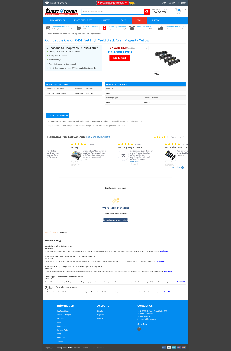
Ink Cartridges (63, 311)
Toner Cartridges (64, 315)
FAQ (59, 322)
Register (100, 315)
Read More (110, 161)
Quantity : (131, 48)
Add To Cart (119, 57)
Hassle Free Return (145, 28)
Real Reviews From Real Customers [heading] (66, 137)
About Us (61, 337)
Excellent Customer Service (175, 28)
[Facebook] (139, 329)
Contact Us (61, 326)
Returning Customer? (117, 28)
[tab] (57, 115)
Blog (59, 333)
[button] (180, 137)
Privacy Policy (63, 330)
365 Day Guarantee (90, 28)
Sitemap (60, 341)
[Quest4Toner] (61, 11)
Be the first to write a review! (115, 220)
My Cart (100, 318)
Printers (60, 318)
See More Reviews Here (98, 136)
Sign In (100, 311)
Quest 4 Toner (67, 347)
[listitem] (65, 154)
